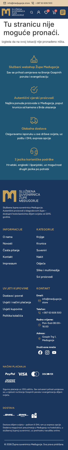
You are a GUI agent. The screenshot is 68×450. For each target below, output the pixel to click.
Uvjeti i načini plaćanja (17, 302)
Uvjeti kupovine (12, 309)
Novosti (7, 243)
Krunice (41, 243)
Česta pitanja (11, 250)
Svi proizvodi (44, 276)
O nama (7, 237)
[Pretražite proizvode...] (31, 12)
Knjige (40, 237)
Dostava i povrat (13, 295)
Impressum (10, 263)
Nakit (39, 256)
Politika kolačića (13, 315)
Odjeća (40, 263)
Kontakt (8, 256)
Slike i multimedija (47, 270)
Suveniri (41, 250)
